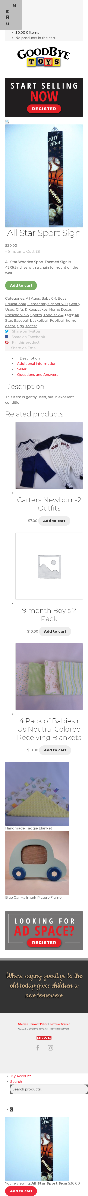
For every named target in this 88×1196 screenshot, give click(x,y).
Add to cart (21, 285)
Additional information (36, 364)
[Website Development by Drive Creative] (44, 1037)
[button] (7, 122)
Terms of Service (60, 1024)
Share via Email (24, 348)
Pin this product (26, 342)
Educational (15, 304)
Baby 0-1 (48, 298)
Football (57, 321)
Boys (62, 298)
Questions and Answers (37, 375)
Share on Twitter (26, 331)
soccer (31, 326)
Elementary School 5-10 (47, 304)
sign (20, 326)
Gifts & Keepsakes (32, 309)
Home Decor (60, 309)
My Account (20, 1076)
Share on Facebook (28, 337)
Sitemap (23, 1024)
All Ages (33, 298)
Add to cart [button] (54, 521)
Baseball (21, 321)
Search (16, 1082)
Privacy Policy (39, 1024)
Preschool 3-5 (17, 315)
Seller (21, 369)
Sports (36, 315)
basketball (39, 321)
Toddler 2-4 (53, 315)
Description (30, 358)
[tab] (49, 358)
